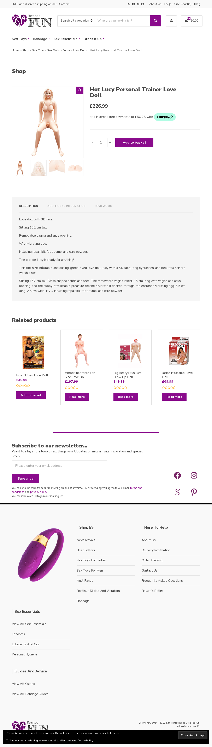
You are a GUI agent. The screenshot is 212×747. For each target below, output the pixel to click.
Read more (77, 397)
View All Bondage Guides (30, 694)
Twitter (138, 4)
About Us (155, 4)
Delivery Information (156, 550)
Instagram (133, 4)
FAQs (167, 4)
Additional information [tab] (66, 206)
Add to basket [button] (31, 395)
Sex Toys (19, 39)
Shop (25, 50)
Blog (197, 4)
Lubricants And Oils (26, 644)
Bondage (40, 39)
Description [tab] (28, 206)
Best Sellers (86, 550)
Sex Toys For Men (90, 570)
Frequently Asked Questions (162, 580)
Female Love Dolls (75, 50)
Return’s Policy (152, 591)
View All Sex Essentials (29, 624)
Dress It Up (93, 39)
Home (15, 50)
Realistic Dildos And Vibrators (98, 591)
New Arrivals (86, 540)
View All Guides (23, 684)
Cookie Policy (85, 740)
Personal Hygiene (24, 654)
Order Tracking (152, 560)
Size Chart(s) (182, 4)
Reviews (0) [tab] (103, 206)
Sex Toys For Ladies (91, 560)
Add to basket (134, 142)
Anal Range (85, 580)
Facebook (129, 4)
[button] (79, 90)
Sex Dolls (53, 50)
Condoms (18, 634)
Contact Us (150, 570)
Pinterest (142, 4)
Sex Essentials (65, 39)
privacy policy (38, 492)
